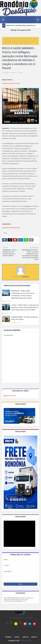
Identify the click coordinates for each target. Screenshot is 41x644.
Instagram (8, 637)
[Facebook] (20, 622)
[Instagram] (6, 622)
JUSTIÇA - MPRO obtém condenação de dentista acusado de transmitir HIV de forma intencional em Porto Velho (25, 307)
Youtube (16, 637)
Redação (6, 72)
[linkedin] (29, 623)
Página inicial (7, 39)
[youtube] (25, 623)
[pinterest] (34, 623)
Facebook (34, 637)
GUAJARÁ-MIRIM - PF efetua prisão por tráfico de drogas (24, 318)
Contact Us (25, 637)
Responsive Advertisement (11, 83)
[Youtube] (11, 622)
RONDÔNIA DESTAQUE (26, 640)
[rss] (15, 623)
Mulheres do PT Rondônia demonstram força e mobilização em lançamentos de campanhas (20, 26)
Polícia (14, 39)
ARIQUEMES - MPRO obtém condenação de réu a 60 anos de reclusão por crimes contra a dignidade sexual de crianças (22, 294)
